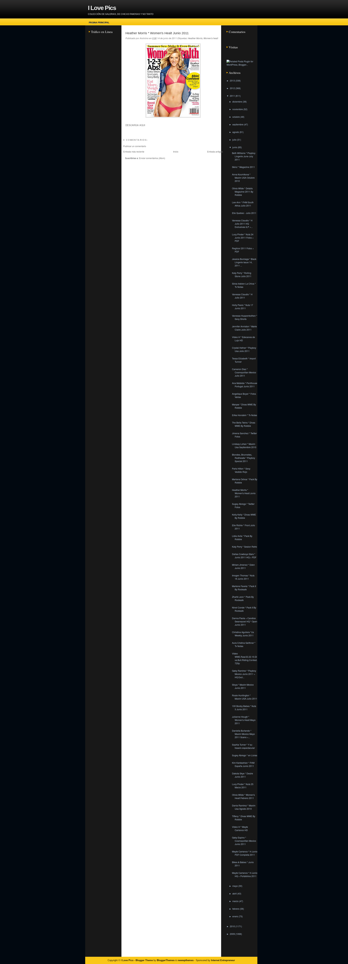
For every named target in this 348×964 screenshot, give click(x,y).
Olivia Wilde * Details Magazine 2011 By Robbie (242, 191)
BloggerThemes (165, 960)
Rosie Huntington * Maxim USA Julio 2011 (244, 697)
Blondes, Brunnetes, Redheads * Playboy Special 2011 (243, 458)
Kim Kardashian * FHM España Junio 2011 (243, 764)
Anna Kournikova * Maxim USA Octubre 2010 (243, 177)
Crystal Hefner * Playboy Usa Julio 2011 (244, 349)
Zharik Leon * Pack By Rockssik (243, 598)
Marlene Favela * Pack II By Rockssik (244, 588)
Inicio (175, 151)
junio (235, 147)
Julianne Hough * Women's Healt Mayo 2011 (244, 720)
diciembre (237, 101)
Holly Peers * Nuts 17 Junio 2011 (242, 306)
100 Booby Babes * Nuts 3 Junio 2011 (244, 707)
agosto (236, 131)
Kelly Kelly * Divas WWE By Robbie (244, 516)
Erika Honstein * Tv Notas (244, 415)
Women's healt (211, 38)
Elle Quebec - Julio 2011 (244, 212)
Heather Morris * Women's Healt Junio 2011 (157, 33)
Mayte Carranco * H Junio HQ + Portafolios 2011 (244, 874)
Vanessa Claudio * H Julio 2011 (242, 296)
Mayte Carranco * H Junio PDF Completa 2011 (244, 853)
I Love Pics (102, 7)
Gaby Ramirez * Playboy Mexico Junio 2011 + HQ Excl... (244, 674)
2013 (232, 80)
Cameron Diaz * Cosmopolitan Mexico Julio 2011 (244, 372)
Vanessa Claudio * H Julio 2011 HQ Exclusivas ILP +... (242, 223)
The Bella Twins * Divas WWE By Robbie (243, 424)
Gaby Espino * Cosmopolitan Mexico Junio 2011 (244, 841)
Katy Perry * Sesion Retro (244, 546)
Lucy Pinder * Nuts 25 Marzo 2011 (242, 786)
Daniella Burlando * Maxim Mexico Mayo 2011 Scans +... (243, 734)
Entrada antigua (215, 151)
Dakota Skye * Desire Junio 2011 (242, 775)
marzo (235, 901)
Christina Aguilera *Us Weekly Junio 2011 (243, 634)
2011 (232, 95)
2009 (232, 933)
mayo (235, 885)
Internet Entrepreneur (223, 960)
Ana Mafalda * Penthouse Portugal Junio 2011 (244, 384)
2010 (232, 926)
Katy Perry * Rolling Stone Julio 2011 (241, 274)
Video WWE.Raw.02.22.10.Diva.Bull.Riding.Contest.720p (244, 658)
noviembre (237, 109)
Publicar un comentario (134, 146)
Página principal (99, 22)
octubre (236, 116)
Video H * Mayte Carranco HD (240, 828)
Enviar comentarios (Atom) (152, 158)
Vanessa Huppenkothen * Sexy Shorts (244, 317)
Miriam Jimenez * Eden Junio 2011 (243, 566)
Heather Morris (195, 38)
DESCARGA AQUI (135, 125)
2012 (232, 88)
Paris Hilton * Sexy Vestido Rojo (241, 470)
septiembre (238, 124)
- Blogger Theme (143, 960)
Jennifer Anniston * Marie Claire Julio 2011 (244, 328)
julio (234, 139)
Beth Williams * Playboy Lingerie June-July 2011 (243, 156)
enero (235, 916)
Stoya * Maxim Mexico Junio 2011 (243, 686)
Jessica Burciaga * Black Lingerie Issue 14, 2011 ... (244, 262)
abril (234, 893)
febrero (236, 908)
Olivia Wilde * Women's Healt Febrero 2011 (243, 796)
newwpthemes (186, 960)
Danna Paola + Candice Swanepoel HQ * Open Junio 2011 (244, 621)
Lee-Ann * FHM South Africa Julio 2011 (243, 204)
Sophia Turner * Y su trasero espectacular (243, 746)
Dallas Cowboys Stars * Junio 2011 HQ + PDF (244, 555)
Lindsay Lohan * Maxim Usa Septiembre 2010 (244, 445)
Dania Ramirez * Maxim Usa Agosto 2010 (243, 807)
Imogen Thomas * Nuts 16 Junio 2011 (243, 577)
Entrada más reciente (133, 151)
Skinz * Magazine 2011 (243, 166)
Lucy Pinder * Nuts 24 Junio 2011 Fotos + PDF (243, 237)
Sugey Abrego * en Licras (244, 755)
